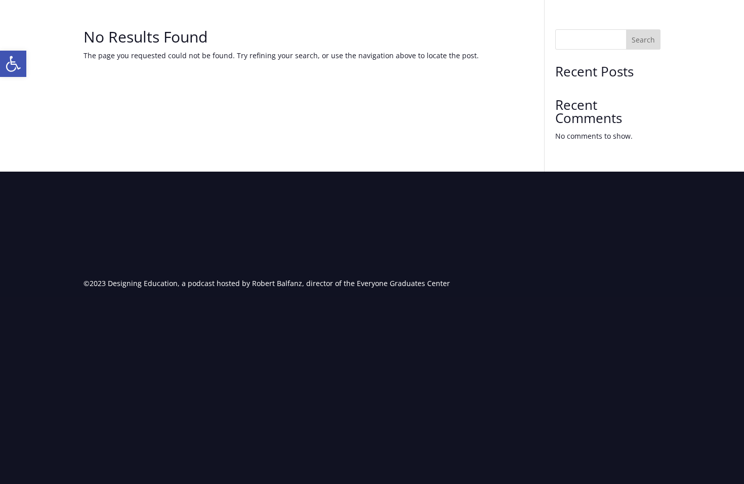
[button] (13, 64)
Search (643, 40)
